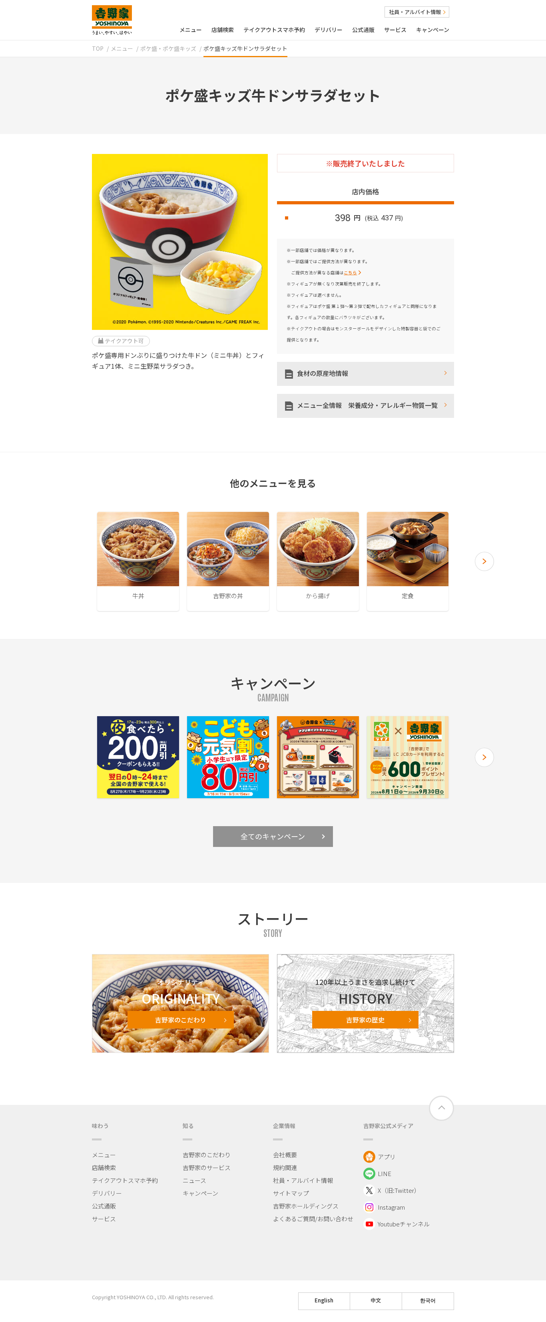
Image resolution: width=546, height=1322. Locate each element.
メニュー (190, 30)
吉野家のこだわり (207, 1154)
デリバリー (329, 30)
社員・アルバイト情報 (415, 12)
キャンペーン (432, 30)
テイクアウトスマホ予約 (274, 30)
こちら (350, 273)
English (324, 1300)
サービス (395, 30)
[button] (484, 561)
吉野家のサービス (207, 1167)
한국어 (428, 1300)
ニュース (194, 1180)
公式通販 (363, 30)
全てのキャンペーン (273, 836)
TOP (98, 48)
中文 (376, 1300)
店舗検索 (222, 30)
